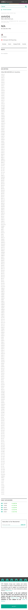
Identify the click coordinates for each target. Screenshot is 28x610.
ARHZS (3, 128)
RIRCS (2, 229)
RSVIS (2, 438)
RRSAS (3, 264)
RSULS (2, 427)
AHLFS (2, 81)
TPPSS (2, 478)
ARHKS (3, 115)
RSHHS (3, 362)
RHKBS (3, 226)
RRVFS (2, 273)
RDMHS (3, 177)
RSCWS (3, 322)
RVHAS (3, 450)
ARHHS (3, 112)
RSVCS (3, 429)
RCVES (3, 169)
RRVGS (3, 275)
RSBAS (3, 288)
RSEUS (3, 350)
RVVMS (3, 469)
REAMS (3, 190)
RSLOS (2, 386)
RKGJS (2, 236)
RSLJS (2, 381)
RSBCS (3, 291)
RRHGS (3, 262)
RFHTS (2, 215)
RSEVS (3, 352)
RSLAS (2, 368)
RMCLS (3, 237)
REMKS (3, 208)
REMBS (3, 205)
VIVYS (2, 492)
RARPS (3, 144)
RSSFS (2, 415)
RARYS (3, 152)
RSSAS (3, 411)
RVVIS (2, 464)
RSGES (3, 360)
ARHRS (3, 121)
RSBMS (3, 303)
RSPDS (3, 406)
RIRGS (2, 231)
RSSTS (2, 422)
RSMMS (3, 396)
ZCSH (5, 512)
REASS (3, 195)
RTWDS (3, 448)
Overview (4, 44)
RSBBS (3, 290)
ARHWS (3, 123)
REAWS (3, 200)
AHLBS (3, 76)
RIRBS (2, 228)
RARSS (3, 146)
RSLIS (2, 380)
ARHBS (3, 108)
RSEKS (2, 340)
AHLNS (3, 92)
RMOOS (3, 244)
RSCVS (3, 321)
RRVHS (3, 277)
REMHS (3, 206)
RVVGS (3, 461)
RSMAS (3, 391)
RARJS (2, 141)
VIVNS (2, 487)
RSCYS (3, 324)
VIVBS (2, 479)
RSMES (3, 394)
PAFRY (5, 503)
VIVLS (2, 484)
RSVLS (2, 443)
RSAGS (3, 283)
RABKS (3, 130)
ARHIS (2, 113)
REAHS (3, 185)
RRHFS (2, 260)
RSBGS (3, 298)
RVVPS (3, 473)
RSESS (2, 347)
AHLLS (2, 89)
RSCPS (3, 317)
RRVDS (3, 270)
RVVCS (3, 455)
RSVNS (3, 447)
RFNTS (2, 218)
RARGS (3, 139)
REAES (2, 180)
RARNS (3, 143)
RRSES (2, 265)
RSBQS (3, 309)
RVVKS (3, 468)
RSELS (2, 342)
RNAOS (3, 249)
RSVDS (3, 430)
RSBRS (3, 311)
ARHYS (3, 126)
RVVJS (2, 466)
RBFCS (2, 156)
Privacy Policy (8, 590)
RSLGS (2, 378)
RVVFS (3, 460)
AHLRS (3, 99)
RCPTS (2, 166)
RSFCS (2, 357)
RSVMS (3, 445)
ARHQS (3, 120)
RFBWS (3, 213)
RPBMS (3, 255)
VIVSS (2, 491)
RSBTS (2, 314)
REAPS (2, 193)
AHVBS (3, 107)
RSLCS (2, 371)
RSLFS (2, 376)
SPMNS (3, 476)
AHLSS (3, 100)
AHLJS (2, 86)
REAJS (2, 187)
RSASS (3, 285)
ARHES (3, 110)
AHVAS (3, 105)
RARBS (3, 135)
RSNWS (3, 404)
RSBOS (3, 306)
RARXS (3, 151)
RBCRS (3, 154)
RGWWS (3, 224)
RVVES (3, 458)
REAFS (2, 182)
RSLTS (2, 388)
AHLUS (3, 103)
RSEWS (3, 353)
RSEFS (2, 334)
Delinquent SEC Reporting (9, 39)
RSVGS (3, 435)
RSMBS (3, 393)
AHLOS (3, 94)
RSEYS (2, 355)
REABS (3, 179)
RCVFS (3, 170)
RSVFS (2, 433)
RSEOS (3, 344)
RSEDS (3, 332)
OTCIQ (23, 2)
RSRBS (3, 409)
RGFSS (2, 219)
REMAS (3, 203)
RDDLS (3, 175)
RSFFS (2, 358)
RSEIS (2, 337)
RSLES (2, 375)
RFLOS (2, 216)
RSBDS (3, 293)
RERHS (3, 210)
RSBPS (2, 308)
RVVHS (3, 463)
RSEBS (2, 329)
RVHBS (3, 451)
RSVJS (2, 440)
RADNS (3, 131)
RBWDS (3, 161)
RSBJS (2, 300)
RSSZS (3, 425)
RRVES (3, 272)
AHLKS (2, 87)
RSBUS (3, 316)
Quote (9, 44)
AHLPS (2, 95)
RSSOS (3, 419)
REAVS (3, 198)
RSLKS (2, 383)
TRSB (5, 505)
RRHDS (3, 259)
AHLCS (3, 77)
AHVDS (11, 13)
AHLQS (3, 97)
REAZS (3, 201)
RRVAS (3, 267)
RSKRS (2, 366)
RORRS (3, 254)
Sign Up (23, 525)
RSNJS (2, 401)
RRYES (2, 282)
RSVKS (3, 442)
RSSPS (2, 420)
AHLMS (3, 90)
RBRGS (3, 159)
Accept (14, 606)
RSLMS (3, 384)
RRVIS (2, 278)
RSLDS (2, 373)
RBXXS (3, 162)
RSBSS (3, 313)
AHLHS (3, 84)
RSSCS (3, 414)
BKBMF (6, 509)
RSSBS (3, 412)
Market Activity (4, 13)
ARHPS (3, 118)
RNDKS (3, 251)
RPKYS (2, 257)
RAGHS (3, 133)
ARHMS (3, 117)
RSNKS (3, 402)
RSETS (2, 349)
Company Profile (16, 44)
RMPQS (3, 246)
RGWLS (3, 223)
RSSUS (3, 424)
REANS (3, 192)
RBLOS (2, 157)
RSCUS (3, 319)
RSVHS (3, 437)
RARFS (2, 138)
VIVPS (2, 489)
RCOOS (3, 164)
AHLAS (3, 74)
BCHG (5, 507)
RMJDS (2, 239)
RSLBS (2, 370)
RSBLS (2, 301)
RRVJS (2, 280)
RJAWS (3, 233)
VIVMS (2, 486)
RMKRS (3, 241)
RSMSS (3, 399)
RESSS (2, 211)
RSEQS (3, 345)
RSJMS (2, 363)
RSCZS (3, 326)
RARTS (3, 148)
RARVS (3, 149)
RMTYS (3, 247)
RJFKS (2, 234)
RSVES (3, 432)
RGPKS (2, 221)
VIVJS (2, 482)
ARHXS (3, 125)
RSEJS (2, 339)
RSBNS (3, 304)
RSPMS (3, 407)
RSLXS (2, 389)
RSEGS (3, 335)
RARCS (3, 136)
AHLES (2, 79)
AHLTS (2, 102)
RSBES (2, 295)
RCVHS (3, 172)
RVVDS (3, 456)
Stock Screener (6, 9)
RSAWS (3, 286)
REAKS (2, 188)
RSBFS (2, 296)
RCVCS (3, 167)
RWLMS (3, 474)
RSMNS (3, 398)
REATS (2, 197)
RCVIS (2, 174)
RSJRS (2, 365)
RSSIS (2, 417)
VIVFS (2, 481)
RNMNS (3, 252)
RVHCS (3, 453)
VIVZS (2, 494)
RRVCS (3, 268)
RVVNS (3, 471)
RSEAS (3, 327)
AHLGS (3, 82)
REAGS (3, 184)
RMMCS (3, 242)
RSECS (3, 331)
